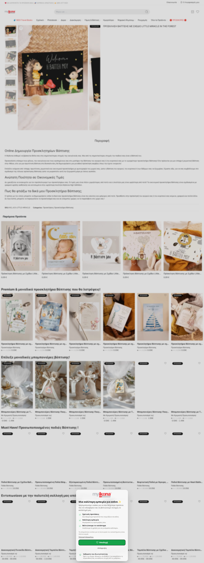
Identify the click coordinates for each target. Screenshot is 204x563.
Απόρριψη (102, 548)
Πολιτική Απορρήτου (86, 537)
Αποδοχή (103, 542)
